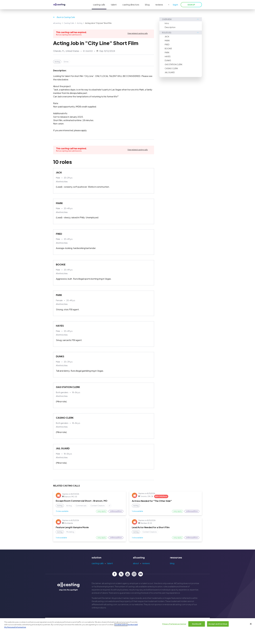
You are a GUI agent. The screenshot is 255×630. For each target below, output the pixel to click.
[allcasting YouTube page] (127, 574)
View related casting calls (138, 33)
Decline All (196, 624)
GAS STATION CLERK (173, 64)
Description (170, 27)
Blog (172, 563)
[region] (127, 624)
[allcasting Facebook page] (114, 574)
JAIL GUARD (170, 72)
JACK (167, 36)
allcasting (57, 23)
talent (114, 4)
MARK (167, 40)
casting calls (99, 4)
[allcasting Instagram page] (134, 574)
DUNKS (168, 60)
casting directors (130, 4)
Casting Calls (69, 23)
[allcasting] (59, 4)
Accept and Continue (218, 624)
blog (147, 4)
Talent (110, 563)
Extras (66, 62)
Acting (79, 23)
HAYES (168, 56)
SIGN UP (191, 4)
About (136, 563)
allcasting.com (101, 601)
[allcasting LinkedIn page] (140, 574)
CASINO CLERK (171, 68)
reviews (159, 4)
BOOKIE (168, 48)
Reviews (146, 563)
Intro (167, 23)
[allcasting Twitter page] (121, 574)
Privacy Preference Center (174, 624)
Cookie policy (121, 625)
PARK (167, 52)
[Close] (251, 624)
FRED (167, 44)
